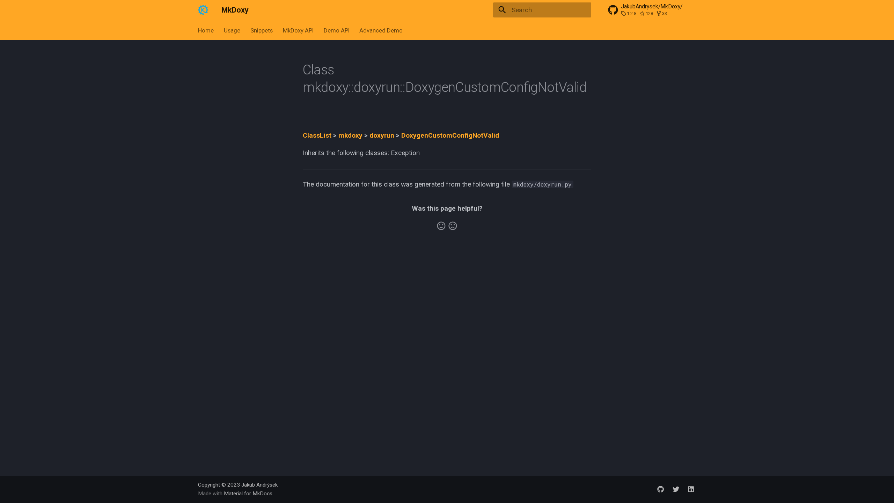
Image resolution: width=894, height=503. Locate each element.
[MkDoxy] (203, 10)
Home (206, 30)
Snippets (261, 30)
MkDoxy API (298, 30)
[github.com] (660, 489)
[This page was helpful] (441, 226)
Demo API (336, 30)
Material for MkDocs (248, 493)
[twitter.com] (675, 489)
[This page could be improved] (453, 226)
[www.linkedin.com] (690, 489)
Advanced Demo (381, 30)
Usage (232, 30)
